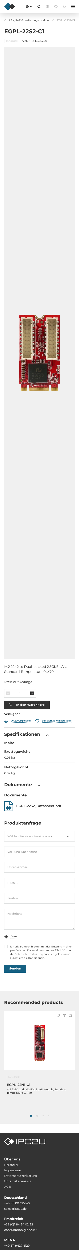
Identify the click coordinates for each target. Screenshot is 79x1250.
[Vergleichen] (64, 1016)
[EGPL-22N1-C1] (39, 1043)
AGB (7, 1187)
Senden (15, 968)
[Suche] (38, 6)
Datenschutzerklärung (29, 954)
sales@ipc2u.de (15, 1209)
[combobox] (39, 836)
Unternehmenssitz (17, 1181)
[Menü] (73, 6)
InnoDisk (11, 40)
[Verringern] (8, 693)
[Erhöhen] (32, 693)
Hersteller (11, 1165)
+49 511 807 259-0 (17, 1203)
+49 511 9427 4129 (17, 1245)
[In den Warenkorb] (70, 1016)
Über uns (12, 1159)
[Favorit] (58, 1016)
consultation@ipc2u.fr (20, 1230)
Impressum (12, 1170)
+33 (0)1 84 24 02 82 (18, 1224)
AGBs (63, 950)
